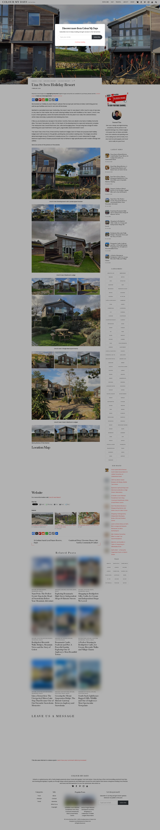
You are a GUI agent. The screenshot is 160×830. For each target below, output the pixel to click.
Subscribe (97, 37)
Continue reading (80, 42)
